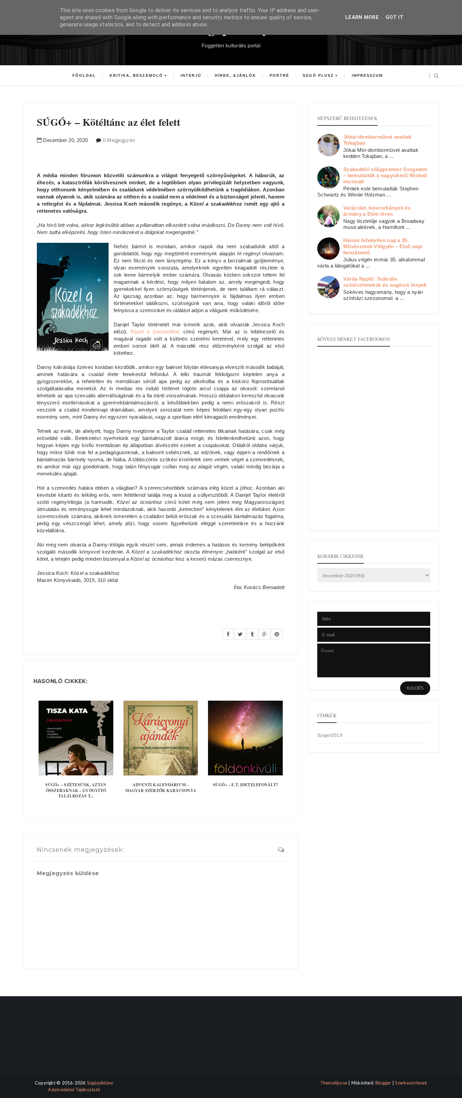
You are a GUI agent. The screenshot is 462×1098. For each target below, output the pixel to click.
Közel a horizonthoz (155, 331)
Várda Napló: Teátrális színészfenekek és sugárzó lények (385, 282)
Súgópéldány (100, 1082)
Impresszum (367, 75)
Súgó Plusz (318, 75)
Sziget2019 (329, 735)
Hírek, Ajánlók (235, 75)
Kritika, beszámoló (136, 75)
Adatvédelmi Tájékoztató (74, 1089)
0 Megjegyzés (119, 140)
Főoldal (84, 75)
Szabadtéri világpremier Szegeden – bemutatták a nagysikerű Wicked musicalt (385, 175)
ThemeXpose (334, 1082)
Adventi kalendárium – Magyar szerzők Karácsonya (160, 787)
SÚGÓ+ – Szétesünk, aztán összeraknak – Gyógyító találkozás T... (75, 790)
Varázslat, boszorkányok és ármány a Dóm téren (377, 211)
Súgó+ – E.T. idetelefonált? (245, 785)
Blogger (383, 1082)
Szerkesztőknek (411, 1082)
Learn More (362, 17)
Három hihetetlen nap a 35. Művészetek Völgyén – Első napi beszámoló (382, 246)
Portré (279, 75)
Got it (394, 17)
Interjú (191, 75)
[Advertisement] (52, 1041)
